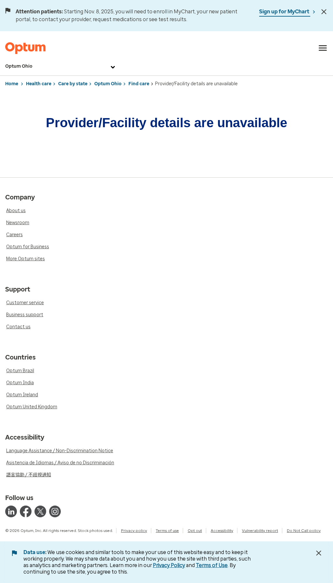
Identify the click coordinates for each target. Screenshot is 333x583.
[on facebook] (26, 511)
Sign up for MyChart (284, 11)
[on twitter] (40, 511)
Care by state (72, 84)
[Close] (324, 12)
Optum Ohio (19, 66)
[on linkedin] (11, 511)
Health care (38, 84)
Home (11, 84)
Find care (138, 84)
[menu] (323, 48)
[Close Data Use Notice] (319, 553)
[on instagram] (55, 511)
